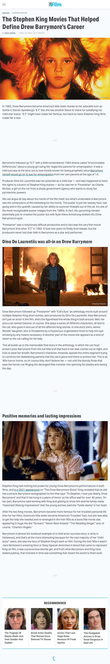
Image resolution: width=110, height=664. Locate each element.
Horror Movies (19, 13)
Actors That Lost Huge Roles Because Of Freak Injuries (66, 637)
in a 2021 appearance (27, 489)
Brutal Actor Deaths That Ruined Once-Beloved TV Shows (41, 636)
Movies (5, 13)
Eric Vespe (10, 33)
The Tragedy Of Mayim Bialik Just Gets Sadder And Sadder (14, 637)
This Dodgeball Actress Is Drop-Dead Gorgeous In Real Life (93, 638)
